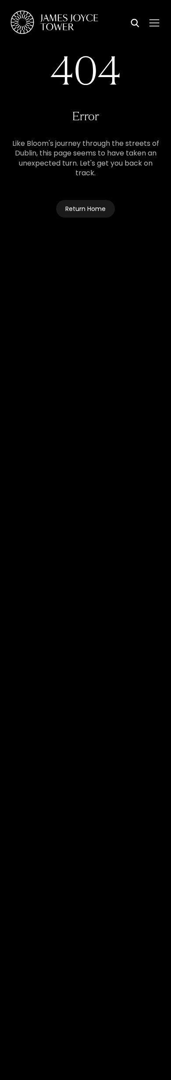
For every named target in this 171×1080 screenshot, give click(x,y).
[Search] (135, 23)
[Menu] (154, 22)
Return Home (85, 209)
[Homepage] (54, 24)
